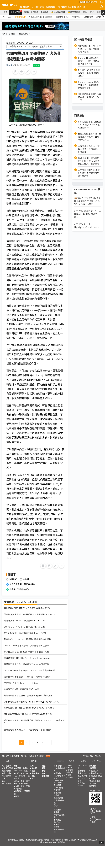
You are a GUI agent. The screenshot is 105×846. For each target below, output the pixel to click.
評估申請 (94, 2)
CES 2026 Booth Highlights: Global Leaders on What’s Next (87, 227)
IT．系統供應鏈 (21, 784)
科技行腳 (69, 772)
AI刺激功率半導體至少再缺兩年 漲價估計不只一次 (89, 97)
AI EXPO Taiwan (81, 784)
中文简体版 (88, 756)
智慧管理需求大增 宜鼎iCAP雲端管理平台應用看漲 (27, 729)
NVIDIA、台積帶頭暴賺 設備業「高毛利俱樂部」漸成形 (89, 72)
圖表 (17, 796)
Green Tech (58, 781)
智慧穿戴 (57, 820)
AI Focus (57, 807)
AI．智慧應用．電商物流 (22, 777)
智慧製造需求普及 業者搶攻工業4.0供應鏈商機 (26, 664)
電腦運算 (57, 810)
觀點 (43, 768)
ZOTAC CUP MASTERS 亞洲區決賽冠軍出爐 (24, 626)
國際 (33, 776)
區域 (92, 12)
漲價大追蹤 (16, 12)
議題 (99, 12)
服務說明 (15, 756)
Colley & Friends (69, 766)
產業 (85, 12)
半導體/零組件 (20, 16)
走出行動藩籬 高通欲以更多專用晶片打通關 (25, 633)
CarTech (48, 16)
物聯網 (26, 579)
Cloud (56, 805)
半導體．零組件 (21, 768)
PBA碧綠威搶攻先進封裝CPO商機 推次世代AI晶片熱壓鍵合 (89, 124)
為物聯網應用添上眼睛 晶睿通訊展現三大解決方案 (28, 695)
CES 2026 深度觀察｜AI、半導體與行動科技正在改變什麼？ (87, 214)
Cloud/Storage (35, 16)
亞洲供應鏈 (58, 788)
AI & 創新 (81, 778)
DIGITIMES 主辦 (83, 767)
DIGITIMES (96, 761)
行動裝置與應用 (59, 816)
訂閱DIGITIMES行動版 (95, 777)
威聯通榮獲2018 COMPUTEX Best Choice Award (27, 657)
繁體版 (82, 2)
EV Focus (58, 783)
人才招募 (93, 784)
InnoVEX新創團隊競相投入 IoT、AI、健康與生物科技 (29, 670)
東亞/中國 (35, 773)
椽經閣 (52, 6)
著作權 (24, 756)
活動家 (64, 6)
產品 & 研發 (82, 776)
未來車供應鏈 (59, 12)
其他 (79, 781)
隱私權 (31, 756)
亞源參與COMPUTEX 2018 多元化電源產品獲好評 (27, 608)
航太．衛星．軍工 (22, 781)
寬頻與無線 (58, 798)
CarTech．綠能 (21, 771)
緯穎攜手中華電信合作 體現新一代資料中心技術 (27, 676)
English (99, 756)
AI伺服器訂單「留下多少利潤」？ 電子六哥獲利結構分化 (89, 48)
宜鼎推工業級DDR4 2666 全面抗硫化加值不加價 (26, 651)
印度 (33, 771)
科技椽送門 (6, 776)
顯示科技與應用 (59, 831)
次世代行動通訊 (59, 801)
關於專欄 (69, 777)
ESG (9, 16)
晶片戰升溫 (6, 766)
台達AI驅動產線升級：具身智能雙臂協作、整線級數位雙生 (89, 136)
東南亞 (34, 768)
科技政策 (19, 789)
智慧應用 (59, 16)
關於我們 (5, 756)
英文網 (82, 6)
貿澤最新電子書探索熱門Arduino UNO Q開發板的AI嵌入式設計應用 (89, 160)
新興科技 (57, 785)
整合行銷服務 (94, 781)
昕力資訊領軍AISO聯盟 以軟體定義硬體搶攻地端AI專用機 (89, 172)
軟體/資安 (76, 16)
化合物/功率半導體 (59, 777)
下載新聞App (94, 791)
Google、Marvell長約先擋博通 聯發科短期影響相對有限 (88, 85)
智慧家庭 (57, 793)
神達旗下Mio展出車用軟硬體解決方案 (21, 689)
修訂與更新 (6, 784)
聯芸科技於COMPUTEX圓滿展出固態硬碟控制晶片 (27, 639)
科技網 (26, 6)
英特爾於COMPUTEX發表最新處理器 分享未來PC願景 (29, 707)
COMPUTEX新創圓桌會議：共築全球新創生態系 (26, 645)
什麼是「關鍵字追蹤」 (19, 589)
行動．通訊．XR (22, 773)
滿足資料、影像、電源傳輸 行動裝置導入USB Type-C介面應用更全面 (34, 722)
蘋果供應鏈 (75, 12)
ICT (67, 16)
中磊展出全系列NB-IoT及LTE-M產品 (21, 683)
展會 (4, 778)
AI (3, 16)
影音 (73, 6)
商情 (13, 34)
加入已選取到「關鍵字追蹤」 (22, 584)
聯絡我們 (93, 786)
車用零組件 (58, 766)
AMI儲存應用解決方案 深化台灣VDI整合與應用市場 (28, 714)
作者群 (68, 775)
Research (39, 6)
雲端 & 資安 (82, 773)
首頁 (5, 12)
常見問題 (40, 756)
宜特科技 (13, 579)
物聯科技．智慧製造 (22, 792)
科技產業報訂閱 (95, 773)
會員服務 (93, 768)
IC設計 (56, 824)
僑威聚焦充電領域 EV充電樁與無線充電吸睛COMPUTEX (30, 614)
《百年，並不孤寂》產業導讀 (35, 12)
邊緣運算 (57, 773)
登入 (101, 2)
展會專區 (100, 16)
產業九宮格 (6, 773)
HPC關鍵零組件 (59, 769)
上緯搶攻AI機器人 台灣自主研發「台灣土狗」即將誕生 (89, 148)
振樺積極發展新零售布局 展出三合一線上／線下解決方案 (31, 701)
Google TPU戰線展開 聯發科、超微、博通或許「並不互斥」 (89, 60)
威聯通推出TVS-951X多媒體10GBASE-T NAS (25, 620)
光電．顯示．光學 (22, 786)
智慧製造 (57, 790)
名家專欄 (69, 770)
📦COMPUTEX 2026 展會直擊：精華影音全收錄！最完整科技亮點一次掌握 (87, 201)
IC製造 (56, 827)
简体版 (88, 2)
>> (48, 742)
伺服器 (56, 812)
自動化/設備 (88, 16)
